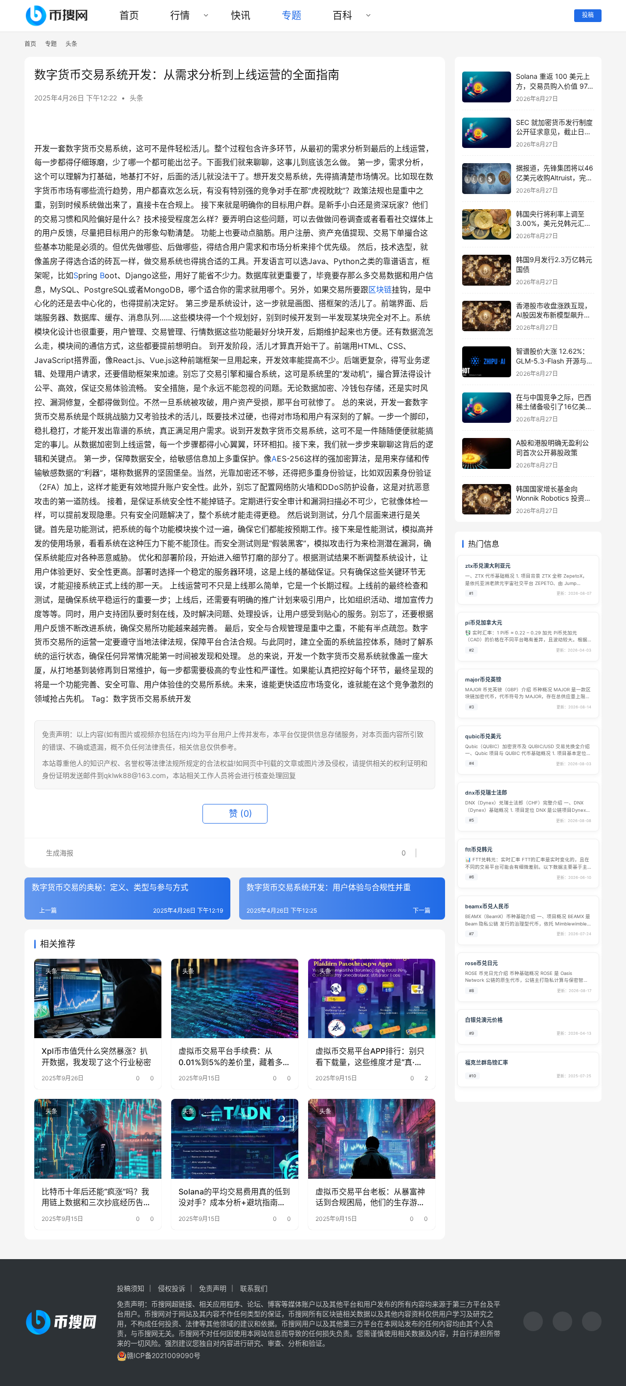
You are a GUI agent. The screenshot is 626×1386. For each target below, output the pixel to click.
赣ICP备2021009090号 (164, 1355)
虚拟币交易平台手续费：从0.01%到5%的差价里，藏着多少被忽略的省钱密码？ (235, 1057)
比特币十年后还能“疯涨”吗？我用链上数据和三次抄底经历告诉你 (96, 1197)
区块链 (380, 289)
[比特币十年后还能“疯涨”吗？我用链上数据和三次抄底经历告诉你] (97, 1138)
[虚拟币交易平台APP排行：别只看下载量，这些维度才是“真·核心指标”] (371, 998)
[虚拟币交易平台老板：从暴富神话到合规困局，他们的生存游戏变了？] (371, 1138)
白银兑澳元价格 (484, 1020)
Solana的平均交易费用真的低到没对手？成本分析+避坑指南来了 (234, 1197)
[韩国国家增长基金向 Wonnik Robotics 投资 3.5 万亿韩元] (486, 499)
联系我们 (254, 1288)
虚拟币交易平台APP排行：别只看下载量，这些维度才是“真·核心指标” (370, 1057)
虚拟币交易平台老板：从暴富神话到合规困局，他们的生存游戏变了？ (370, 1197)
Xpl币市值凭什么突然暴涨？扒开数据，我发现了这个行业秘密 (96, 1056)
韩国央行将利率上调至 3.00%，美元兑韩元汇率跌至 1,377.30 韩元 (553, 223)
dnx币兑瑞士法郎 (486, 793)
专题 (291, 16)
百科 (342, 16)
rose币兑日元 (481, 963)
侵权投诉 (171, 1288)
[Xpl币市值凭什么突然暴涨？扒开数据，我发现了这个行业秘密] (97, 998)
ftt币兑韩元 (478, 850)
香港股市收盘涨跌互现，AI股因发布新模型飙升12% (553, 315)
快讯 (240, 16)
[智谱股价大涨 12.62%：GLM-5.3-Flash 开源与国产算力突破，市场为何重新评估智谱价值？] (486, 361)
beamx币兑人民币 (487, 906)
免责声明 (212, 1288)
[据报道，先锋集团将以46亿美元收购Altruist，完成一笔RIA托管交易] (486, 178)
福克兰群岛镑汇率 (486, 1063)
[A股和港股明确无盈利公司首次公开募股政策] (486, 453)
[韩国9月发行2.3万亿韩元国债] (486, 270)
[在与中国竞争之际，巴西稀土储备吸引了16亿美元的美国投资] (486, 407)
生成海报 (58, 853)
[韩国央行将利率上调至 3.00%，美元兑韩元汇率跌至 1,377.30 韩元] (486, 224)
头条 (136, 98)
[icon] (533, 1323)
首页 (129, 16)
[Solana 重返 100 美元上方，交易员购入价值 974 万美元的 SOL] (486, 87)
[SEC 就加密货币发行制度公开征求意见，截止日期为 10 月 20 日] (486, 133)
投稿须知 (130, 1288)
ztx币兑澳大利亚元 (488, 566)
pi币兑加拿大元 (483, 623)
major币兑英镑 (483, 680)
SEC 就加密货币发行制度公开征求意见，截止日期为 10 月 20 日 (554, 132)
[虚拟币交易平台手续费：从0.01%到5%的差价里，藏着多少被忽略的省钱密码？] (234, 998)
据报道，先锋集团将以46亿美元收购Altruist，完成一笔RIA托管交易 (554, 177)
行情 (180, 16)
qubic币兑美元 (483, 736)
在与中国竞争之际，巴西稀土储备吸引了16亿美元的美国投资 (554, 406)
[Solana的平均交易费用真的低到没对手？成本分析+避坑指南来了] (234, 1138)
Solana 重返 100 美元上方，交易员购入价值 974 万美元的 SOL (554, 85)
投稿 (588, 15)
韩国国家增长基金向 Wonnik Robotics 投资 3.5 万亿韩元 (550, 498)
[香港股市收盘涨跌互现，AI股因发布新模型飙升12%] (486, 316)
